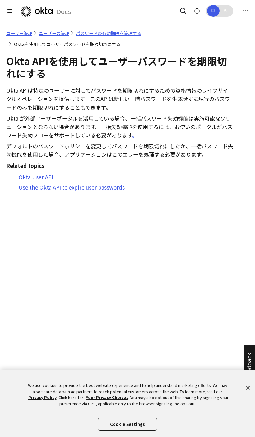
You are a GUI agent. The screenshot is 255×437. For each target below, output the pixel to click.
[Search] (183, 10)
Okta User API (36, 177)
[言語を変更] (197, 10)
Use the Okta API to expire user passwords (72, 187)
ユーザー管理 (19, 33)
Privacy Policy (42, 397)
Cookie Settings (127, 424)
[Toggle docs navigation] (10, 11)
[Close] (248, 388)
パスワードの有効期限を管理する (108, 33)
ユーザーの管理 (54, 33)
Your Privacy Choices (107, 397)
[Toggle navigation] (245, 11)
